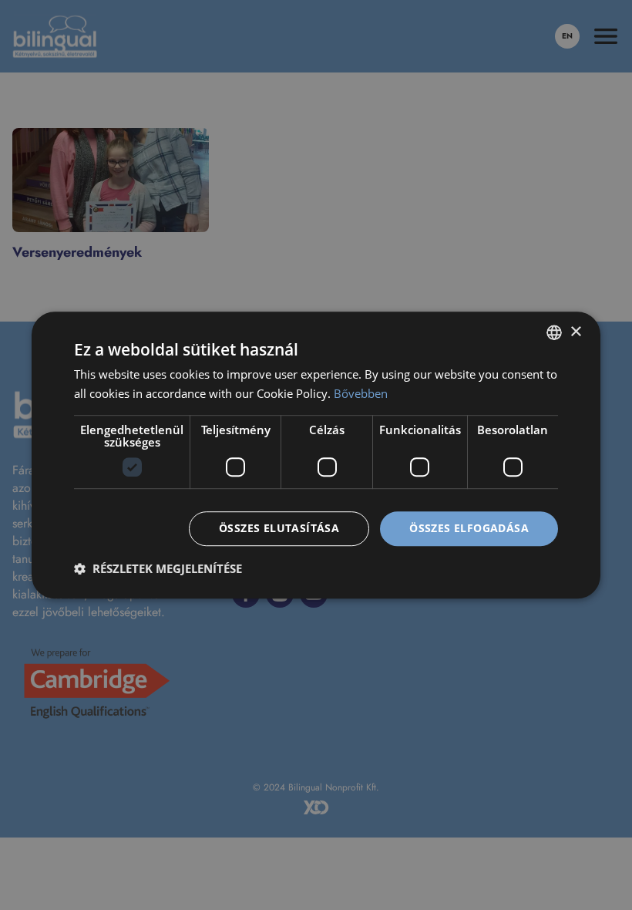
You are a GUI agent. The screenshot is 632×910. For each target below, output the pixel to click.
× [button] (575, 332)
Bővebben (361, 393)
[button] (158, 568)
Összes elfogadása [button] (469, 528)
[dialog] (316, 455)
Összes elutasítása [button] (279, 528)
